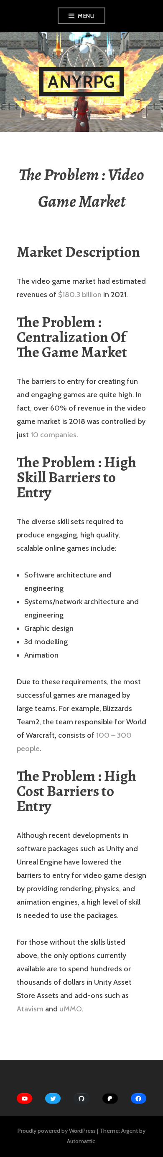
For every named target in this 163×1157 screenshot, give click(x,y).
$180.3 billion (80, 294)
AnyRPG (81, 81)
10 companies (53, 434)
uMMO (70, 1008)
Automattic (81, 1141)
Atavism (30, 1008)
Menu (86, 16)
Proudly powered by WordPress (57, 1130)
